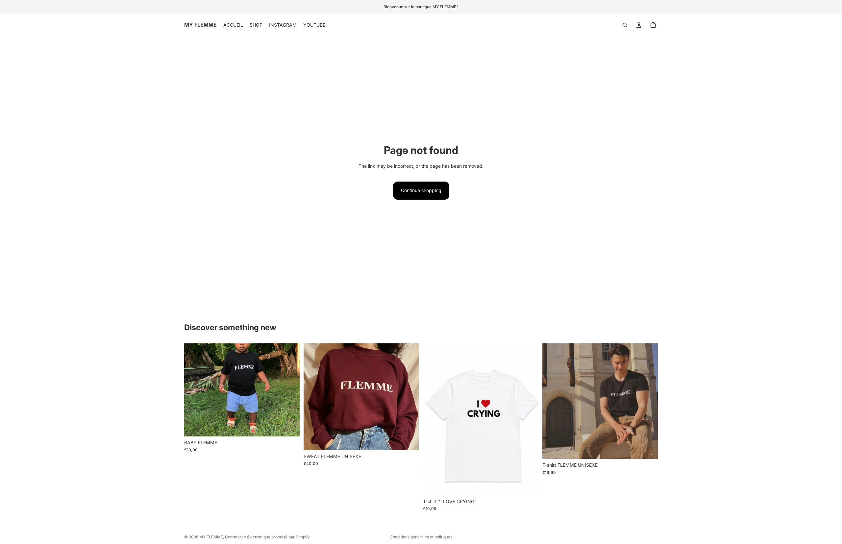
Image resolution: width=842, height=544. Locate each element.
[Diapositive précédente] (552, 401)
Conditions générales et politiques (421, 536)
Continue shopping (421, 190)
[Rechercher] (625, 25)
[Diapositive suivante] (648, 401)
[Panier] (653, 25)
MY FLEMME (211, 536)
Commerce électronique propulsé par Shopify (267, 536)
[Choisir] (289, 426)
